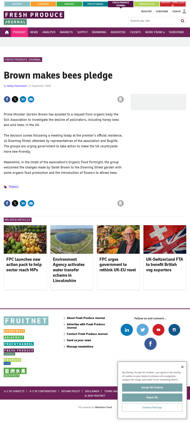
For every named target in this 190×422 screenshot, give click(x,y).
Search (183, 21)
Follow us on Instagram (174, 330)
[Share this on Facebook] (7, 99)
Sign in (76, 91)
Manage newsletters (80, 346)
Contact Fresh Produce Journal (87, 334)
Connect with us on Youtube (158, 330)
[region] (152, 390)
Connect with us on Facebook (150, 344)
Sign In (176, 11)
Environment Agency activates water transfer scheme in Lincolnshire (69, 269)
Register (146, 11)
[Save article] (120, 99)
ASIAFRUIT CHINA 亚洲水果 (173, 4)
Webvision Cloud (103, 407)
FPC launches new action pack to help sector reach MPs (24, 264)
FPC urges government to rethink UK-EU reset (117, 264)
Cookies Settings (152, 407)
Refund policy (70, 391)
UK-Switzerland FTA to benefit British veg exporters (164, 264)
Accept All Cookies (152, 387)
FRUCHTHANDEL (95, 4)
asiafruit (69, 4)
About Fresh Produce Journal (86, 318)
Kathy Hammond (16, 85)
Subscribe (162, 11)
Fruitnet (17, 4)
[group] (154, 32)
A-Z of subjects (14, 391)
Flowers (13, 186)
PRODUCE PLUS (146, 4)
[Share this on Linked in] (23, 99)
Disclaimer (92, 391)
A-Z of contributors (43, 391)
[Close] (182, 367)
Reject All (152, 397)
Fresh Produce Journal (23, 60)
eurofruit (43, 4)
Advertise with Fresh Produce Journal (86, 326)
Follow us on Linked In (127, 330)
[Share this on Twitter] (15, 99)
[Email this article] (31, 99)
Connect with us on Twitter (143, 330)
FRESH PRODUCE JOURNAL (120, 4)
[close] (124, 91)
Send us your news (79, 340)
